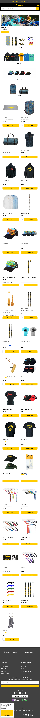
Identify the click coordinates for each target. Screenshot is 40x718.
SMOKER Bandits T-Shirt (7, 409)
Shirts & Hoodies (19, 63)
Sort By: (29, 31)
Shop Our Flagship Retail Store (26, 671)
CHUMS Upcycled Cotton (26, 506)
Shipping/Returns (26, 708)
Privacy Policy (19, 708)
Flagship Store (24, 1)
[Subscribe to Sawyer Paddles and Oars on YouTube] (20, 693)
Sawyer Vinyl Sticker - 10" (7, 600)
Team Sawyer (3, 671)
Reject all (7, 713)
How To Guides (23, 666)
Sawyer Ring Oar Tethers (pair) (27, 310)
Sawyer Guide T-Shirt (25, 342)
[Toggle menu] (1, 5)
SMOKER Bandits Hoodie (7, 182)
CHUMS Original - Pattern (7, 506)
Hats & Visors (19, 79)
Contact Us (23, 664)
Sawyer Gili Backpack (25, 119)
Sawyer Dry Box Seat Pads (7, 119)
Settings (7, 710)
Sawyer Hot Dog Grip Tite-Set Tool (9, 376)
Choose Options (10, 125)
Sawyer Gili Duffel (6, 150)
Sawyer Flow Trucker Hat (26, 244)
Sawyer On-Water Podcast (20, 696)
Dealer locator (3, 668)
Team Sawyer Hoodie (25, 182)
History (2, 669)
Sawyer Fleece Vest (25, 150)
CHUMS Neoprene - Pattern (7, 537)
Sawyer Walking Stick (25, 213)
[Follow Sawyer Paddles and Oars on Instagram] (17, 693)
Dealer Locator (15, 1)
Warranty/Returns (24, 669)
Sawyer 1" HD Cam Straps (26, 600)
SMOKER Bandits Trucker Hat (27, 409)
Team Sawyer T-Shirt (25, 440)
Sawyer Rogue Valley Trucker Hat (8, 277)
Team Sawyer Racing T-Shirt (8, 440)
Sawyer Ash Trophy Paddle (7, 310)
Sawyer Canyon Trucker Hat (7, 244)
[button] (5, 32)
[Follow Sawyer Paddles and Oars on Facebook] (15, 693)
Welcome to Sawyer (4, 664)
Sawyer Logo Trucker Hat (26, 376)
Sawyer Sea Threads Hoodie (7, 213)
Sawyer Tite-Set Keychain (7, 631)
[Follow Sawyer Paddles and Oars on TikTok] (23, 693)
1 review (9, 345)
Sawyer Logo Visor (6, 473)
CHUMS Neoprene (24, 569)
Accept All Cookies (7, 715)
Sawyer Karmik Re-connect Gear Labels (10, 569)
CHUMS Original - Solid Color (26, 537)
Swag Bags (19, 95)
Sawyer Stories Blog (4, 666)
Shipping (22, 668)
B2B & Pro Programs (5, 673)
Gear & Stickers (19, 47)
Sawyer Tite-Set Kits (25, 473)
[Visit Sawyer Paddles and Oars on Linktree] (25, 693)
